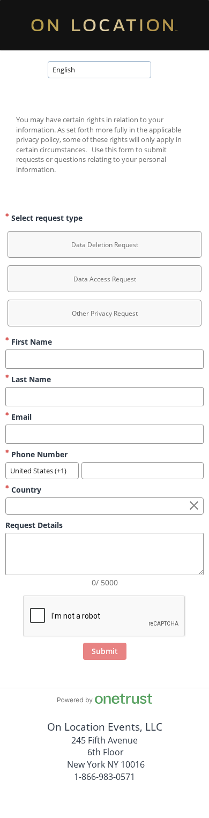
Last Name (30, 379)
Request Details (34, 525)
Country (25, 490)
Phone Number (38, 454)
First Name (30, 342)
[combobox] (99, 69)
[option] (104, 244)
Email (20, 417)
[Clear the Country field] (194, 506)
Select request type (46, 218)
